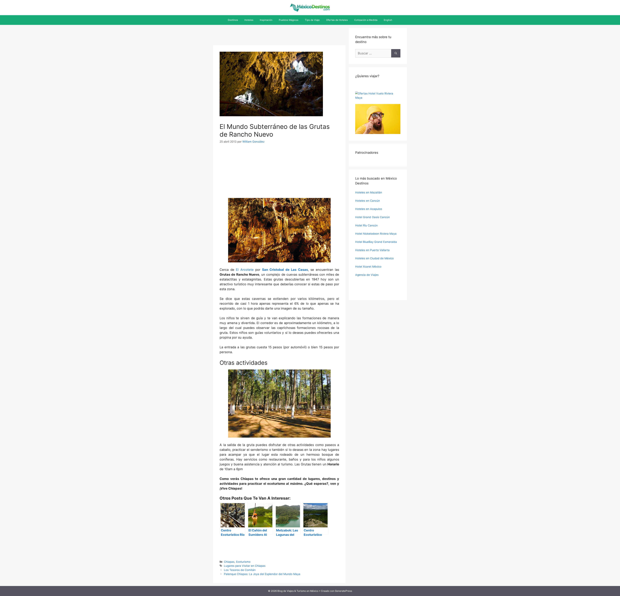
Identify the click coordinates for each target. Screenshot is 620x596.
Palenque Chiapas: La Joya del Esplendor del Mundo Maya (262, 574)
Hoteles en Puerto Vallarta (372, 250)
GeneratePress (343, 590)
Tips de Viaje (312, 19)
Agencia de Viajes (367, 274)
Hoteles (248, 19)
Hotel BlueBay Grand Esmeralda (376, 242)
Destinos (233, 19)
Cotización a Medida (365, 19)
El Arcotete (245, 270)
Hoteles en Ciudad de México (374, 258)
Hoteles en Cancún (367, 200)
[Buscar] (395, 53)
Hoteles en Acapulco (368, 209)
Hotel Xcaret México (368, 266)
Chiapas (229, 561)
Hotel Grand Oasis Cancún (372, 217)
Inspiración (266, 19)
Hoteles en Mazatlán (368, 192)
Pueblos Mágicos (288, 19)
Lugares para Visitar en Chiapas (244, 565)
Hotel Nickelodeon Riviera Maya (376, 233)
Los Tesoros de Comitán (240, 570)
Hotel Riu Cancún (366, 225)
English (388, 19)
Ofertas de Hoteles (337, 19)
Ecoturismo (243, 561)
